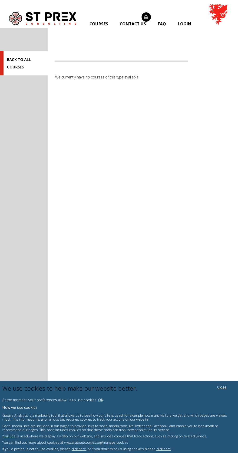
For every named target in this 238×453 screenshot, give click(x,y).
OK (100, 399)
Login (184, 24)
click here (79, 449)
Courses (98, 24)
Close (221, 387)
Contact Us (133, 24)
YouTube (9, 436)
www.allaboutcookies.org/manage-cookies (96, 442)
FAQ (162, 24)
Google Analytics (15, 415)
